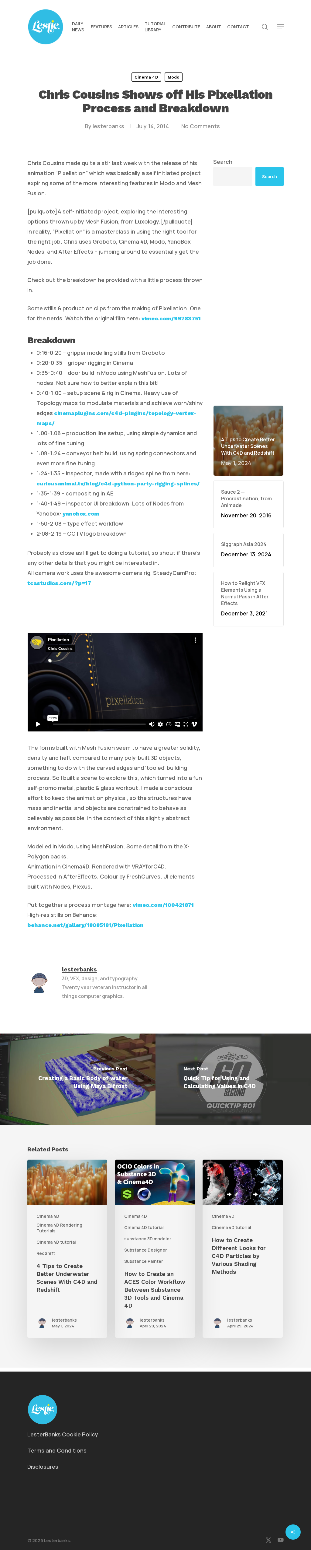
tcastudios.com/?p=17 (59, 583)
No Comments (200, 126)
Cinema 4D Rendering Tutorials (59, 1228)
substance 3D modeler (147, 1239)
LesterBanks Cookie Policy (62, 1434)
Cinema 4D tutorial (56, 1242)
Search (222, 161)
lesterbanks (108, 126)
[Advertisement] (248, 295)
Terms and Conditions (57, 1450)
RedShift (45, 1253)
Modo (173, 77)
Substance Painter (143, 1261)
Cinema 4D (146, 77)
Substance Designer (145, 1250)
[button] (280, 27)
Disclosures (42, 1466)
